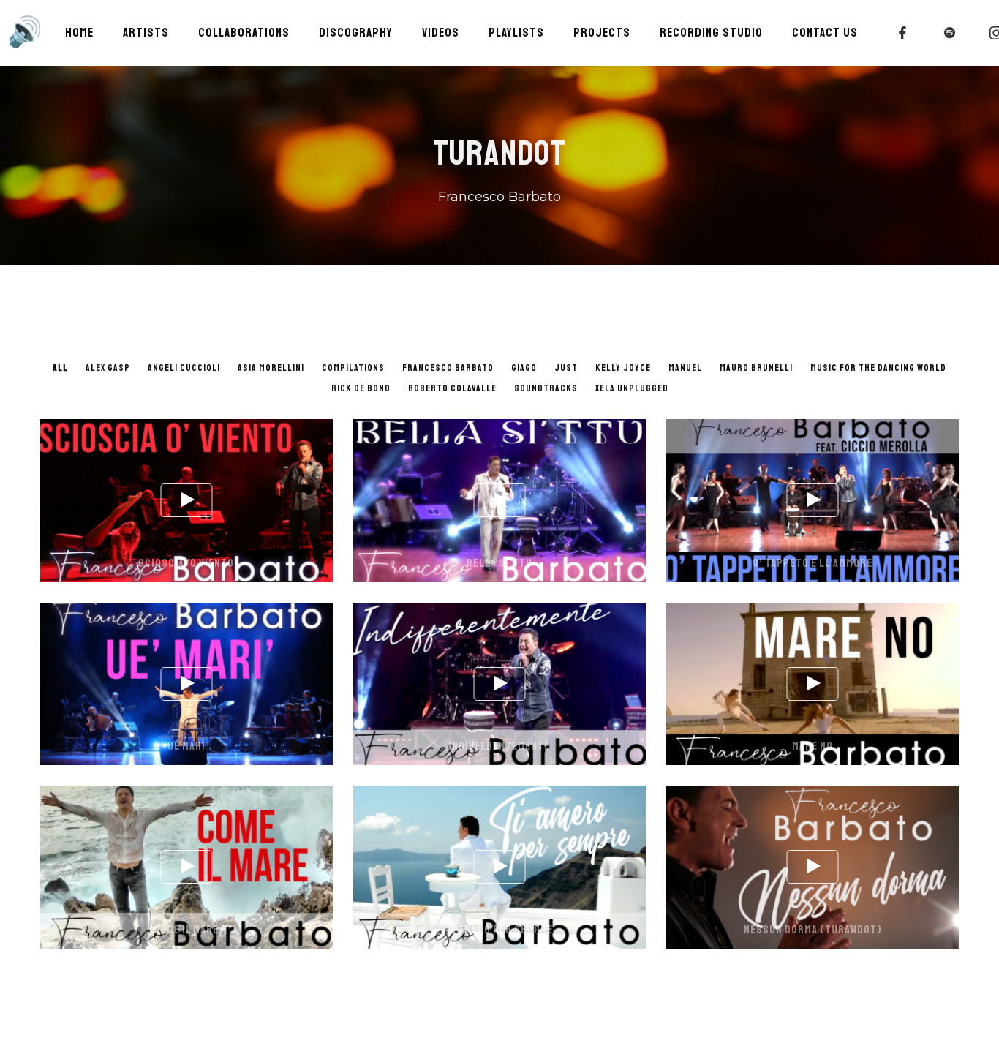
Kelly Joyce (623, 368)
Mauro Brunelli (756, 368)
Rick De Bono (361, 388)
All (60, 368)
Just (566, 368)
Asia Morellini (271, 368)
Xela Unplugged (631, 388)
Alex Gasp (108, 368)
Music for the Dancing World (878, 368)
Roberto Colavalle (452, 388)
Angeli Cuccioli (184, 368)
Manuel (685, 368)
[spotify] (950, 33)
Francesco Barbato (448, 368)
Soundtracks (546, 388)
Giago (524, 368)
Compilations (353, 368)
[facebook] (903, 33)
